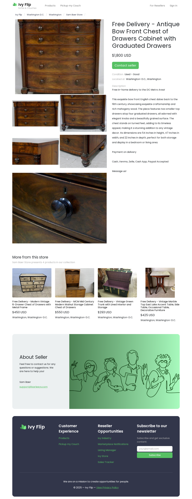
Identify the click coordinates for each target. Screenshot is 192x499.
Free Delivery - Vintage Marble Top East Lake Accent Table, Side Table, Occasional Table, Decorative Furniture (160, 306)
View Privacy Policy (107, 487)
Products (50, 5)
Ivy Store (103, 456)
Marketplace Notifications (113, 444)
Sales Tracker (106, 462)
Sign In (173, 5)
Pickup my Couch (70, 5)
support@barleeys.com (34, 387)
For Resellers (157, 5)
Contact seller (125, 65)
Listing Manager (107, 450)
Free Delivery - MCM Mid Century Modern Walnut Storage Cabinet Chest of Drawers (74, 304)
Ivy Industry (104, 438)
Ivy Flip (18, 14)
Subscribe (155, 455)
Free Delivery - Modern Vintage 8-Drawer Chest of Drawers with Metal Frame (31, 304)
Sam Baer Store (74, 14)
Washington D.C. (35, 14)
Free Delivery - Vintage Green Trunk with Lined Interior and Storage (115, 304)
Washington (55, 14)
